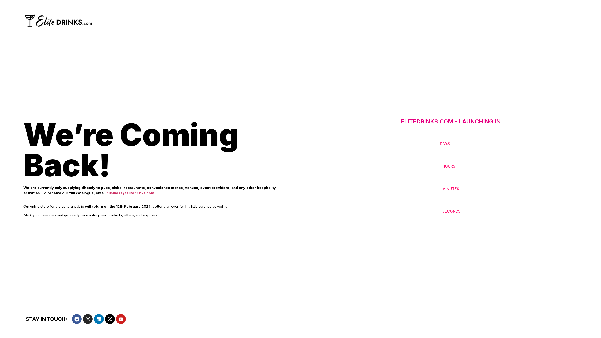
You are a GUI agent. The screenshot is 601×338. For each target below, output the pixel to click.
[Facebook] (77, 319)
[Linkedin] (99, 319)
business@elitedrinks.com (130, 193)
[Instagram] (88, 319)
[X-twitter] (110, 319)
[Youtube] (121, 319)
